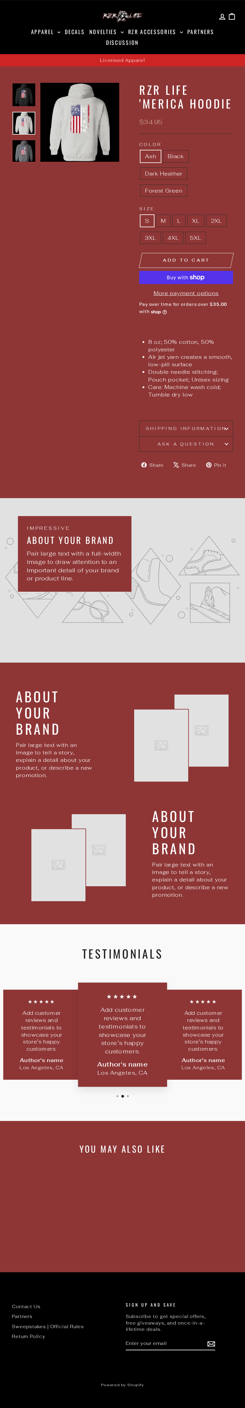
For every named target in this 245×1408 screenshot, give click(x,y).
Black (176, 156)
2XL (216, 220)
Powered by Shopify (122, 1384)
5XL (195, 237)
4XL (173, 237)
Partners (200, 32)
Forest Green (164, 190)
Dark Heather (164, 173)
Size (146, 208)
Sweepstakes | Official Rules (48, 1326)
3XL (150, 237)
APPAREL (43, 32)
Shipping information (186, 428)
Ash (150, 156)
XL (196, 220)
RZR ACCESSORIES (153, 32)
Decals (75, 32)
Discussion (122, 42)
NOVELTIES (104, 32)
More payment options (186, 293)
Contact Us (26, 1306)
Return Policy (28, 1336)
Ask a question (186, 444)
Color (150, 144)
